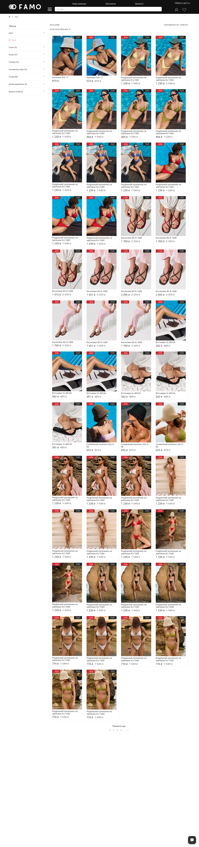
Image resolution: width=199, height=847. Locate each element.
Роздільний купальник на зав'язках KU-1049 (65, 498)
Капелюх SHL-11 (60, 77)
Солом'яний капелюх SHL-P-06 (100, 445)
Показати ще (118, 726)
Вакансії (139, 3)
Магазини (111, 3)
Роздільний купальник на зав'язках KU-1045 (65, 659)
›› (127, 730)
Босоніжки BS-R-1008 (131, 238)
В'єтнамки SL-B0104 (165, 342)
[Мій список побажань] (184, 9)
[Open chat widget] (192, 840)
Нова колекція (79, 3)
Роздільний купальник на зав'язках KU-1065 (134, 78)
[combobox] (184, 24)
